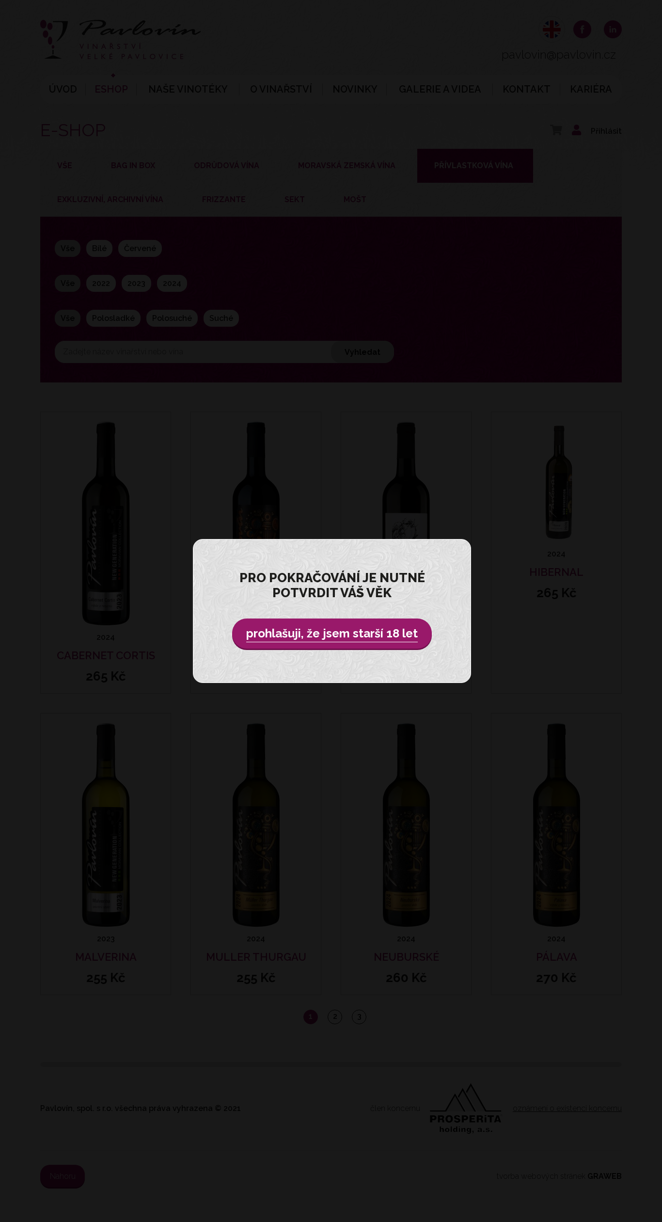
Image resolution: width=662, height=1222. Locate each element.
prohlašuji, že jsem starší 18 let (332, 633)
